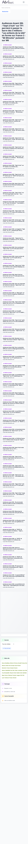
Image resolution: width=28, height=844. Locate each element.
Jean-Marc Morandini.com (9, 50)
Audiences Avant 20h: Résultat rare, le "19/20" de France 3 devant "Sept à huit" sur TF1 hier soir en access (14, 340)
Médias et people (8, 44)
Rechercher (5, 11)
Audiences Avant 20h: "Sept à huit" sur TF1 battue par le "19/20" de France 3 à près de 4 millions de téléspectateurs (13, 176)
